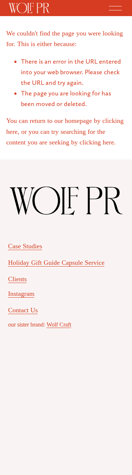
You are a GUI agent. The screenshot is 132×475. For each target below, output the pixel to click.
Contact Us (23, 310)
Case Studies (25, 246)
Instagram (21, 293)
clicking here (97, 142)
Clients (17, 279)
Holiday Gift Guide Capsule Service (56, 262)
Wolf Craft (59, 324)
